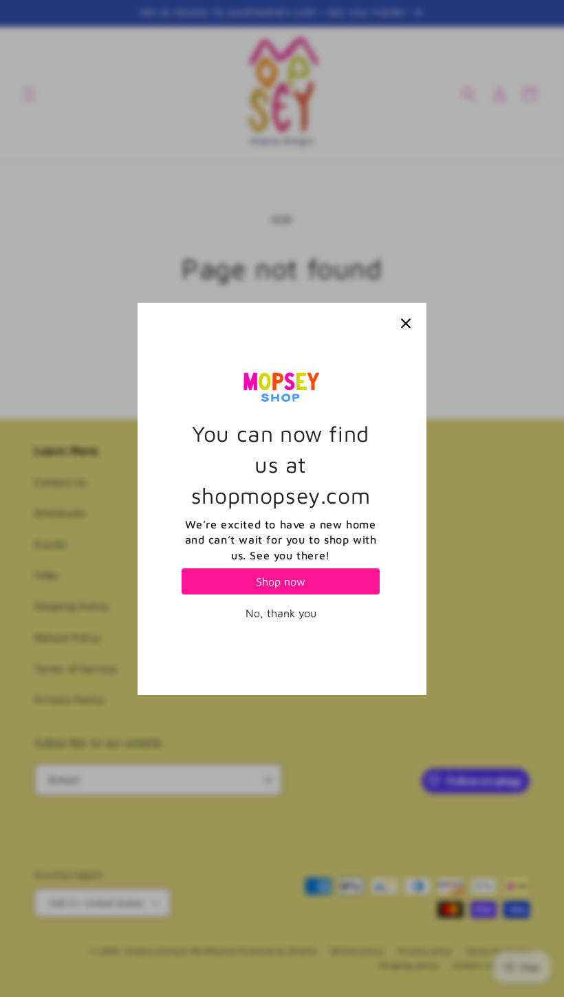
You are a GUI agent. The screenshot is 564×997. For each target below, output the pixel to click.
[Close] (405, 323)
